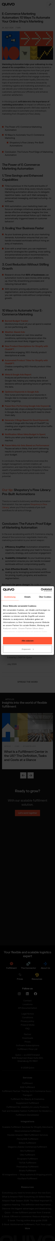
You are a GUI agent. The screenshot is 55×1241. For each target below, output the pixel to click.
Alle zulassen (28, 641)
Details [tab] (27, 597)
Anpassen (26, 649)
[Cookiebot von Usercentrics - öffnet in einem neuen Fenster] (41, 589)
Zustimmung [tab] (10, 597)
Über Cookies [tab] (45, 597)
